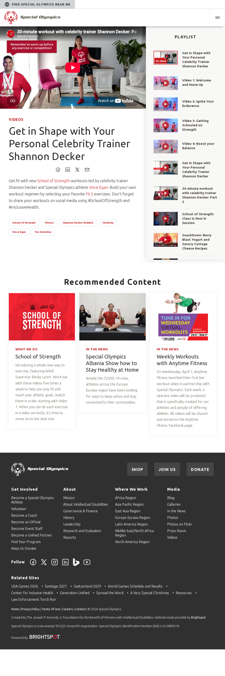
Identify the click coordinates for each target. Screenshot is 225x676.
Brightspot (198, 617)
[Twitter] (44, 565)
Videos (16, 119)
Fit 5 (89, 194)
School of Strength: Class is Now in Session (198, 218)
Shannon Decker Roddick (78, 222)
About (69, 489)
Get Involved (24, 489)
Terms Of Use (51, 609)
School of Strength (53, 180)
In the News (97, 349)
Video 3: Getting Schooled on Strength (195, 125)
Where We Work (131, 489)
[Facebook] (33, 565)
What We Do (26, 349)
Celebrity (108, 222)
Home (15, 609)
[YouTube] (87, 565)
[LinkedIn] (65, 565)
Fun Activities (43, 232)
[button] (217, 17)
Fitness (49, 222)
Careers (67, 609)
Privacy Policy (30, 609)
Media (173, 489)
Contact (80, 609)
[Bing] (76, 565)
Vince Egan (98, 187)
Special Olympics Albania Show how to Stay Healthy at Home (112, 363)
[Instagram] (54, 565)
